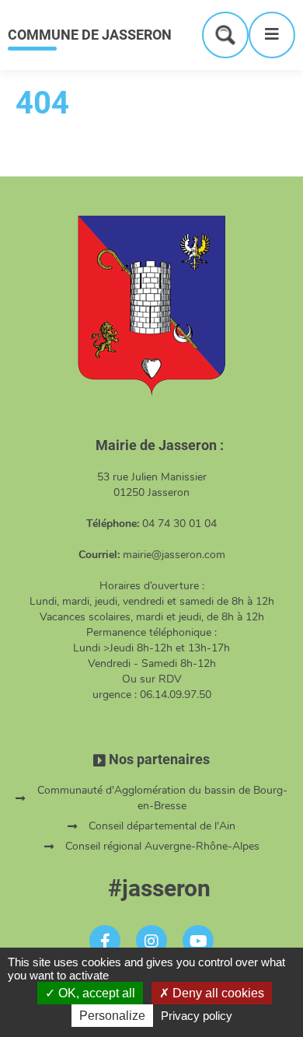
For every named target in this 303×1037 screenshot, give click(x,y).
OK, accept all (95, 993)
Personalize (112, 1015)
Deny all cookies (216, 993)
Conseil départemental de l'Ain (162, 826)
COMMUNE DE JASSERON (90, 34)
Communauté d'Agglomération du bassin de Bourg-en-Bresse (162, 798)
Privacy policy (196, 1015)
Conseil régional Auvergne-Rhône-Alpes (162, 846)
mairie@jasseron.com (174, 554)
